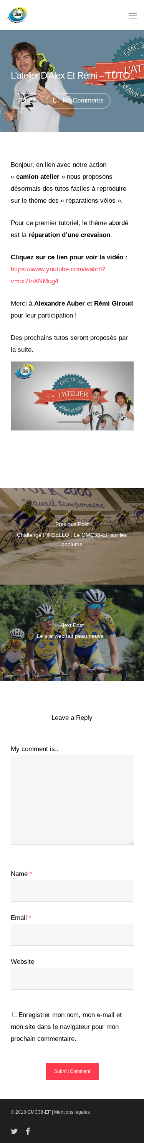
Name (21, 873)
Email (21, 917)
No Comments (82, 100)
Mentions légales (72, 1112)
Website (22, 961)
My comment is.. (35, 749)
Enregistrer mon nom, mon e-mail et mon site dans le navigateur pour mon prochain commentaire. (66, 1026)
